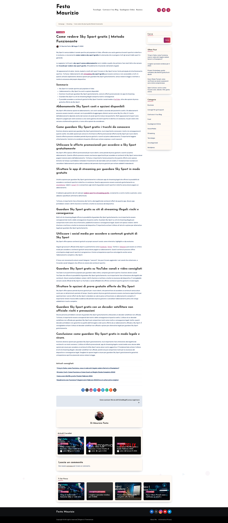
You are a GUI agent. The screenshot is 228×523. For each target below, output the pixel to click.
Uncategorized (153, 143)
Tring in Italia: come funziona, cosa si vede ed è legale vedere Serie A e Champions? (158, 57)
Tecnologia (97, 10)
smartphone (60, 185)
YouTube (117, 99)
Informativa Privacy (165, 519)
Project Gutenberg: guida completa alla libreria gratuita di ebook (158, 72)
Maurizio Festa (66, 46)
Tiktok (109, 247)
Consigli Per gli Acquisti (156, 110)
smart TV (75, 185)
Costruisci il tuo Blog (110, 10)
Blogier (80, 519)
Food (149, 119)
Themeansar (89, 519)
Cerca (150, 34)
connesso (69, 466)
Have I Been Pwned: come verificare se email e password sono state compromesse (158, 81)
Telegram (123, 247)
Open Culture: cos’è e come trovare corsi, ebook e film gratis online (159, 90)
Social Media (152, 129)
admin (65, 451)
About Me (153, 519)
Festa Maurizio (65, 511)
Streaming (60, 32)
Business (139, 10)
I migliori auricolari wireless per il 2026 (159, 65)
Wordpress (151, 147)
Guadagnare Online (127, 10)
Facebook (103, 247)
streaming (88, 74)
